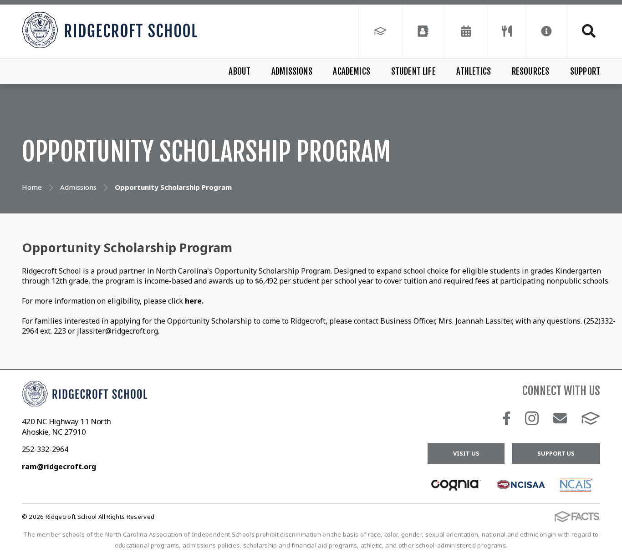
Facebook (507, 418)
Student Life (413, 71)
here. (194, 301)
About (239, 71)
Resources (531, 71)
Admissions (291, 71)
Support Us (556, 453)
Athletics (473, 71)
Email (560, 418)
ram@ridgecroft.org (59, 467)
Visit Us (466, 453)
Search (583, 31)
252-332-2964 (45, 449)
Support (585, 71)
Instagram (531, 418)
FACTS (591, 418)
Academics (351, 71)
